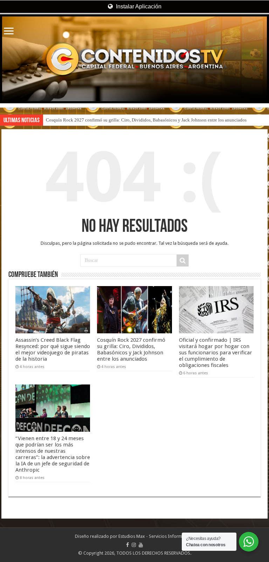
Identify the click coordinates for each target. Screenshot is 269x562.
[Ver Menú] (9, 31)
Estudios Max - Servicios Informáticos (156, 536)
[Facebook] (127, 545)
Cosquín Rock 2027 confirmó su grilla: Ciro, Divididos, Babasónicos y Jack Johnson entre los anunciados (146, 120)
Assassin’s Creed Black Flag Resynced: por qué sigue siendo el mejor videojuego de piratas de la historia (52, 349)
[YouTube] (141, 545)
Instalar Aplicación (138, 6)
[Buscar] (182, 260)
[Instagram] (134, 545)
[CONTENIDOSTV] (134, 58)
